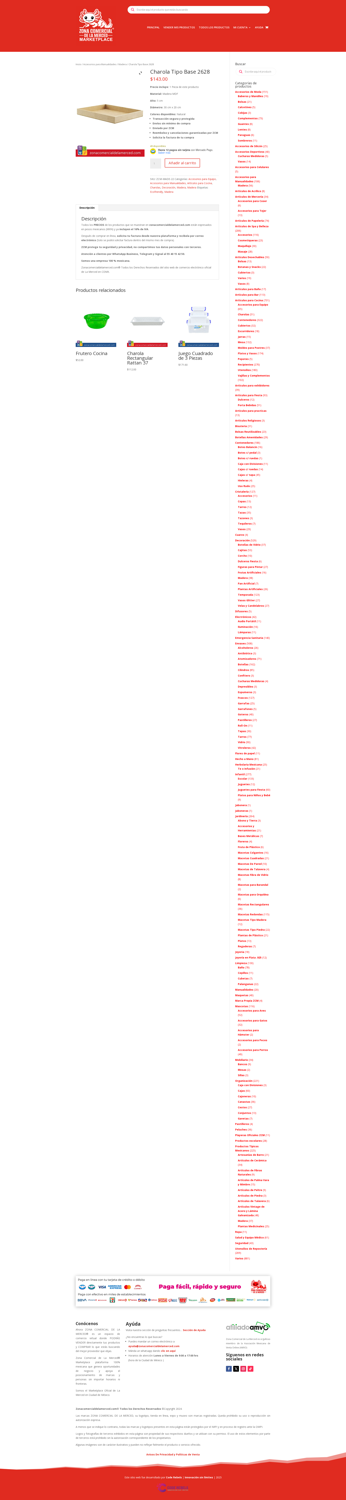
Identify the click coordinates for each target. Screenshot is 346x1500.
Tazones (243, 518)
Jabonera (241, 805)
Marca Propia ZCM (247, 1000)
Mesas (242, 1069)
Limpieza (241, 963)
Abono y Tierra (247, 820)
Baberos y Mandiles (250, 96)
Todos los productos (214, 27)
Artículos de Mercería (249, 196)
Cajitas (242, 550)
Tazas (242, 512)
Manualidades (244, 989)
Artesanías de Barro (251, 1154)
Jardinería (241, 816)
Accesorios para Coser (252, 201)
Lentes (242, 129)
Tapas (242, 731)
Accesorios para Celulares (252, 167)
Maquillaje (244, 246)
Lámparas (244, 632)
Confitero (244, 675)
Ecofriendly (156, 192)
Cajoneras (244, 1096)
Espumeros (245, 692)
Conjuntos (244, 1113)
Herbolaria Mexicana (248, 764)
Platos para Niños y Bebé (254, 795)
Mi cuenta (240, 27)
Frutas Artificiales (249, 572)
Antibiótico (245, 653)
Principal (153, 27)
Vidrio (241, 742)
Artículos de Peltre (250, 1190)
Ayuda (259, 27)
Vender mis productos (179, 27)
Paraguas (244, 135)
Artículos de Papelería (249, 220)
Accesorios (245, 234)
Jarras (242, 336)
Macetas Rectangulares (253, 904)
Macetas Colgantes (250, 852)
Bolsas (242, 101)
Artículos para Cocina (199, 183)
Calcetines (245, 107)
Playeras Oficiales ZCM (250, 1135)
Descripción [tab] (87, 207)
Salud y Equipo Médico (249, 1237)
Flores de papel (245, 753)
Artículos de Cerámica (252, 1160)
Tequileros (245, 523)
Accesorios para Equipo (202, 179)
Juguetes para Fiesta (251, 789)
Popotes (243, 359)
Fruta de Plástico (249, 847)
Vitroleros (244, 747)
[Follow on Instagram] (243, 1369)
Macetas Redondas (250, 914)
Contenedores (247, 320)
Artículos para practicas (251, 410)
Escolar (242, 778)
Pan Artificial (246, 583)
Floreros (243, 841)
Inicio (78, 64)
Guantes (243, 124)
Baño (241, 967)
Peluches (241, 1129)
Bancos (242, 1064)
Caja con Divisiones (250, 464)
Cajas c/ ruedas (248, 469)
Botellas (243, 664)
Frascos (243, 697)
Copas (242, 501)
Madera (122, 64)
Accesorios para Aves (252, 1010)
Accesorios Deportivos (249, 151)
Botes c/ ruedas (248, 458)
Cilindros (243, 670)
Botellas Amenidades (249, 437)
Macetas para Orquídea (253, 894)
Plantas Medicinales (251, 1226)
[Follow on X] (236, 1369)
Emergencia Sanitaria (249, 638)
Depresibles (245, 686)
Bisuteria (241, 426)
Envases (240, 643)
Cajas (241, 1090)
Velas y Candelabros (251, 605)
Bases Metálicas (248, 836)
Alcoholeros (245, 647)
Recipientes (245, 364)
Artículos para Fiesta (248, 395)
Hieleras (243, 480)
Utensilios (244, 370)
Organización (243, 1080)
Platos (242, 941)
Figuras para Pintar (250, 567)
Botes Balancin (247, 447)
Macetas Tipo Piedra (251, 929)
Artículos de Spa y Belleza (252, 226)
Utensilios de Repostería (251, 1248)
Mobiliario (241, 1060)
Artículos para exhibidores (252, 385)
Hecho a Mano (244, 759)
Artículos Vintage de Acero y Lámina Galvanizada (251, 1211)
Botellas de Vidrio (249, 544)
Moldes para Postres (251, 347)
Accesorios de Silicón (248, 146)
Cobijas (242, 112)
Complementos (248, 118)
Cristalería (242, 491)
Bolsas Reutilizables (248, 431)
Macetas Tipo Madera (252, 919)
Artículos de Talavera (252, 1201)
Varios (242, 278)
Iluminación (245, 627)
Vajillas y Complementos (254, 375)
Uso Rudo (244, 486)
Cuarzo (239, 534)
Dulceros (243, 399)
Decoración (168, 187)
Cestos (242, 1107)
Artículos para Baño (248, 289)
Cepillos (243, 973)
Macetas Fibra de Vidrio (253, 875)
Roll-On (242, 725)
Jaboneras (241, 810)
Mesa (241, 342)
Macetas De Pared (250, 864)
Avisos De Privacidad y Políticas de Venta (173, 1454)
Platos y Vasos (247, 353)
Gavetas (243, 1118)
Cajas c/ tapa (246, 475)
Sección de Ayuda (194, 1330)
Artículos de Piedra (250, 1195)
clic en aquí (168, 1351)
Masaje (242, 251)
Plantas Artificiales (250, 589)
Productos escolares (248, 1140)
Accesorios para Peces (252, 1040)
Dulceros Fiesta (248, 561)
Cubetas (243, 978)
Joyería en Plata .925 (248, 957)
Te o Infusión (246, 768)
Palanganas (245, 984)
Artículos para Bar (247, 294)
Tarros (242, 507)
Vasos (242, 161)
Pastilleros (245, 720)
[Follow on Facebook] (229, 1369)
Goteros (243, 714)
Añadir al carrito (182, 162)
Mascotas (241, 1006)
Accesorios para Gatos (252, 1020)
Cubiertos (244, 272)
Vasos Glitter (246, 600)
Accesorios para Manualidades (99, 64)
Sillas (241, 1075)
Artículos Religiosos (248, 420)
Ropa (238, 1232)
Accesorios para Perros (253, 1050)
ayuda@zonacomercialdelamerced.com (153, 1346)
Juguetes (244, 784)
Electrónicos (243, 617)
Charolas (155, 187)
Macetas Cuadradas (251, 858)
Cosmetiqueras (248, 240)
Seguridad (241, 1243)
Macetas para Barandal (253, 884)
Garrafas (243, 703)
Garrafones (245, 709)
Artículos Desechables (249, 257)
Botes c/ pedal (247, 452)
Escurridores (246, 331)
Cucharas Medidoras (251, 156)
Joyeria (239, 952)
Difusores (241, 611)
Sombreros (245, 140)
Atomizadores (247, 658)
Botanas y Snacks (249, 267)
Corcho (242, 555)
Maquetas (241, 995)
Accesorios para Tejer (252, 210)
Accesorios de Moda (248, 92)
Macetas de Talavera (251, 869)
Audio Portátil (247, 621)
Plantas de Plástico (250, 935)
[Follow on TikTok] (250, 1369)
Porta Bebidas (247, 405)
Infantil (240, 774)
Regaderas (245, 946)
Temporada (245, 594)
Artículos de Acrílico (248, 191)
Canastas (244, 1101)
